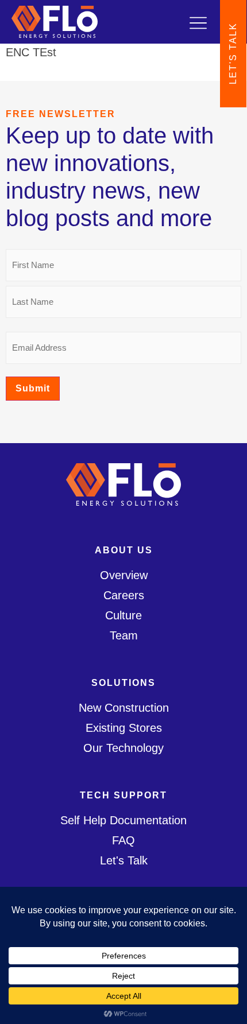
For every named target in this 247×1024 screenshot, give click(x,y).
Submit (33, 388)
